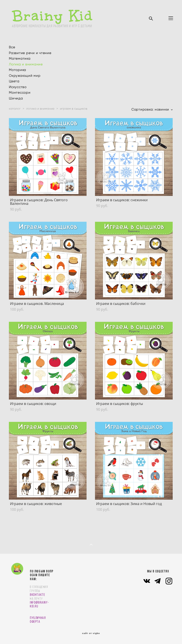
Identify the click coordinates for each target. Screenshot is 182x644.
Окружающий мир (25, 76)
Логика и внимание (26, 64)
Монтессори (20, 93)
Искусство (18, 87)
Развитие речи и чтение (30, 53)
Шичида (16, 98)
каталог (15, 109)
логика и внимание (40, 109)
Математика (20, 58)
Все (12, 47)
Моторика (17, 70)
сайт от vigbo (91, 633)
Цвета (14, 81)
